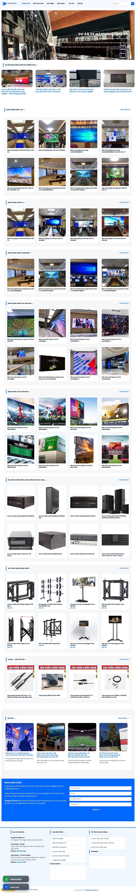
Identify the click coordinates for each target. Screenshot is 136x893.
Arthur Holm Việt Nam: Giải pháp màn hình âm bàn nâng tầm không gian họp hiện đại (47, 755)
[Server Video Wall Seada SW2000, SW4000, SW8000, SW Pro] (115, 502)
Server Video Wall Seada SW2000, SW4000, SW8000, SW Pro (114, 517)
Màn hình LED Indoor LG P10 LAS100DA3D (111, 378)
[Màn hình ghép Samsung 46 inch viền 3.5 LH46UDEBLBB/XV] (52, 174)
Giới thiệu (50, 3)
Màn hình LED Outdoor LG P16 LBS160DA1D (112, 428)
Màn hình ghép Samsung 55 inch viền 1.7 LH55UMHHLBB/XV (115, 290)
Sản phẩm (61, 3)
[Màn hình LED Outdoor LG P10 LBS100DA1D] (20, 413)
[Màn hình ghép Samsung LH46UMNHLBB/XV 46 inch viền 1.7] (115, 136)
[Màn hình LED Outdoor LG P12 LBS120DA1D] (52, 413)
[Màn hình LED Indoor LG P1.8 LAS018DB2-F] (83, 363)
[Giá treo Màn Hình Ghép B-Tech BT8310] (20, 629)
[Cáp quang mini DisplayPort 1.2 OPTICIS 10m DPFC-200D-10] (83, 681)
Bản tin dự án (38, 3)
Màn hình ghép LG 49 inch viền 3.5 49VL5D (114, 239)
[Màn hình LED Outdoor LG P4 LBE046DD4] (52, 451)
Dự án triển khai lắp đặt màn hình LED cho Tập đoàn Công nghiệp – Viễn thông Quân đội (13, 92)
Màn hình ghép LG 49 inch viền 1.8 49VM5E (82, 239)
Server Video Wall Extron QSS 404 (82, 554)
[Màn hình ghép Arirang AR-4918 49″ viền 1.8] (115, 174)
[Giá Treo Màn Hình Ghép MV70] (52, 629)
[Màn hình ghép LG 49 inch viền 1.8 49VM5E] (83, 224)
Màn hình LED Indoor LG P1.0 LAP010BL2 (48, 340)
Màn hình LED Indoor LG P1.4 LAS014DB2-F (111, 340)
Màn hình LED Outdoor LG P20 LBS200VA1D (17, 466)
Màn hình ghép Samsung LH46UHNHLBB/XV (79, 151)
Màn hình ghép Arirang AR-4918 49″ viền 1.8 (114, 189)
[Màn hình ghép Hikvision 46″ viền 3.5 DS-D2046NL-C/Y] (20, 174)
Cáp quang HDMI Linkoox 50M (49, 695)
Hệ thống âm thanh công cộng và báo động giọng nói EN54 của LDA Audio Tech (109, 755)
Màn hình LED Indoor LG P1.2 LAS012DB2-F (80, 340)
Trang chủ (26, 3)
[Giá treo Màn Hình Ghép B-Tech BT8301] (115, 590)
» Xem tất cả (125, 109)
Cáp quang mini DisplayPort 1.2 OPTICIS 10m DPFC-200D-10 (81, 696)
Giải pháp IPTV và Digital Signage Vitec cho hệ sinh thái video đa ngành (19, 754)
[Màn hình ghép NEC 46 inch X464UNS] (52, 136)
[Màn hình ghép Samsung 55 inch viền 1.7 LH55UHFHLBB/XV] (83, 275)
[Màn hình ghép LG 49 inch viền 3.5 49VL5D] (115, 224)
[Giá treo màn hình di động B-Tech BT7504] (83, 629)
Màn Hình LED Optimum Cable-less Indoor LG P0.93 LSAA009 (51, 378)
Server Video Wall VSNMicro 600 (50, 554)
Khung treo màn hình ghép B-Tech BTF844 (82, 605)
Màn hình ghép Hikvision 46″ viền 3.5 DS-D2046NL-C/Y (20, 189)
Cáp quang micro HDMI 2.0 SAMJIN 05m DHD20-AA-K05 (114, 696)
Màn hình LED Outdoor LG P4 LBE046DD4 (49, 466)
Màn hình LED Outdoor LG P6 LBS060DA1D (112, 466)
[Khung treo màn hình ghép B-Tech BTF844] (83, 590)
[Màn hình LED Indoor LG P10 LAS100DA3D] (115, 363)
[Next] (130, 35)
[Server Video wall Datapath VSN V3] (83, 502)
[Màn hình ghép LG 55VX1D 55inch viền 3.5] (20, 136)
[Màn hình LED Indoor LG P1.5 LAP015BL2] (20, 363)
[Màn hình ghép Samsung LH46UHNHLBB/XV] (83, 136)
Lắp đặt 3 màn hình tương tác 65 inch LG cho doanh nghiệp (81, 91)
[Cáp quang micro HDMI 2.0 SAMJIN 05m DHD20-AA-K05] (115, 681)
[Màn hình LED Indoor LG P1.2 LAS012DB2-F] (83, 325)
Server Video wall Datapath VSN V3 (83, 516)
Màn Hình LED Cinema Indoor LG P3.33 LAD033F (20, 340)
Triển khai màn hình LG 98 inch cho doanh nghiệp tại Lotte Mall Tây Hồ (118, 91)
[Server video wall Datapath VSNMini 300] (52, 502)
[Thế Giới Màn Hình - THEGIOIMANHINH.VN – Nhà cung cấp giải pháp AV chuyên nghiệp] (9, 3)
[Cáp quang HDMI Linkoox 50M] (52, 681)
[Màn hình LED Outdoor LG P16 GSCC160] (83, 413)
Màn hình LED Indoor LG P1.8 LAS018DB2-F (80, 378)
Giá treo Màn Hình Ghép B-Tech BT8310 (18, 644)
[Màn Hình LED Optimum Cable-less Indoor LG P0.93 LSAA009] (52, 363)
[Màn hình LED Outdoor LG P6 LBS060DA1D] (115, 451)
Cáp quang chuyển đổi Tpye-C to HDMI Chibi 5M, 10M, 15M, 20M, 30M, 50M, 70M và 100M (19, 696)
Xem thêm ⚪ (123, 718)
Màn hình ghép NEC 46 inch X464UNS (52, 150)
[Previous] (6, 35)
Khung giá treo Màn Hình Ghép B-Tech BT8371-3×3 (51, 605)
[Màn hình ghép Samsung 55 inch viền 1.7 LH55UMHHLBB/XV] (115, 275)
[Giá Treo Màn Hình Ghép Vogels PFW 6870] (20, 590)
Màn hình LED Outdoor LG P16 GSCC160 (80, 428)
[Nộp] (133, 3)
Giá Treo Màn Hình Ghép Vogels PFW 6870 (20, 605)
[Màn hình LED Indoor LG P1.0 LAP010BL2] (52, 325)
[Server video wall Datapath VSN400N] (20, 502)
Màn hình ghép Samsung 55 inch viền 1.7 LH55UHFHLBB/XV (83, 290)
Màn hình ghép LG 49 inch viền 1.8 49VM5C (50, 239)
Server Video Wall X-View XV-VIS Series (19, 555)
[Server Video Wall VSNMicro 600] (52, 540)
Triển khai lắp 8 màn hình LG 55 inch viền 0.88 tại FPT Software (48, 91)
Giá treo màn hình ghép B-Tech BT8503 (113, 644)
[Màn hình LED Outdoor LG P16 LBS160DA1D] (115, 413)
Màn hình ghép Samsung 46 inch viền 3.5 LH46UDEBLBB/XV (52, 189)
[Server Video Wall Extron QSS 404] (83, 540)
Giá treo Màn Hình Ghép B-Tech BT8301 (113, 605)
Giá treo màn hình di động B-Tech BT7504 (82, 644)
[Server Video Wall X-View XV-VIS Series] (20, 540)
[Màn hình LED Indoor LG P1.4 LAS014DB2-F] (115, 325)
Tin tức (71, 3)
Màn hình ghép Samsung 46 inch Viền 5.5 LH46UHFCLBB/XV (83, 189)
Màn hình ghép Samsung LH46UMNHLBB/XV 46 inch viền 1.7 (113, 151)
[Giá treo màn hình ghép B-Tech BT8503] (115, 629)
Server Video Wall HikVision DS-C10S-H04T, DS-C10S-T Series (113, 555)
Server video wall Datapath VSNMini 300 (52, 517)
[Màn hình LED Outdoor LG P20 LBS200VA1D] (20, 451)
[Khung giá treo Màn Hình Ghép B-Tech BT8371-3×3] (52, 590)
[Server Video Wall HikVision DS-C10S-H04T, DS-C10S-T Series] (115, 540)
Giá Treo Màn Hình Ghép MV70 (49, 643)
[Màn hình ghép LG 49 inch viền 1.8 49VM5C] (52, 224)
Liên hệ (80, 3)
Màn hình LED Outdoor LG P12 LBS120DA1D (49, 428)
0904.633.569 (21, 851)
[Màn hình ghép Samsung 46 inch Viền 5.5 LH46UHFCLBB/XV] (83, 174)
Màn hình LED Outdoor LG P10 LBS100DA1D (17, 428)
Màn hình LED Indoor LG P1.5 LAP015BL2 (17, 378)
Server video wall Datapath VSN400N (20, 516)
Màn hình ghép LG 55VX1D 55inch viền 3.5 (20, 151)
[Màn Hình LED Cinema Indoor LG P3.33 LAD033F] (20, 325)
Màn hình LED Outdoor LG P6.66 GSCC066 (81, 466)
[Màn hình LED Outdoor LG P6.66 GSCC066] (83, 451)
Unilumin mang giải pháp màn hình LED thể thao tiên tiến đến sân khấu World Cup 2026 (79, 755)
